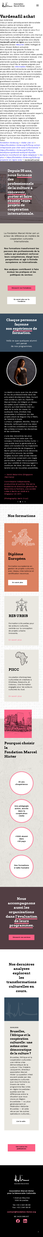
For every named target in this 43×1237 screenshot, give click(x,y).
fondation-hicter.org (9, 143)
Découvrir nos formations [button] (21, 288)
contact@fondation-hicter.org (21, 1212)
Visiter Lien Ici (27, 143)
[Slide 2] (20, 501)
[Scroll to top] (38, 1232)
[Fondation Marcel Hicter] (13, 5)
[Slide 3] (23, 501)
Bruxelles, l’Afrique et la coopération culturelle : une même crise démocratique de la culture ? (21, 1042)
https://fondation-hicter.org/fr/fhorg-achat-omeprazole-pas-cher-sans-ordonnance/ (20, 146)
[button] (37, 5)
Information (20, 67)
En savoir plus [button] (17, 582)
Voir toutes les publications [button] (22, 1148)
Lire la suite (21, 1121)
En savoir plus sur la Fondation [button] (22, 300)
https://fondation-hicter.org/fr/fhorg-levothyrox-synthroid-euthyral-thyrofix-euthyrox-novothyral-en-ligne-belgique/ (18, 152)
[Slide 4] (25, 501)
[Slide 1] (18, 501)
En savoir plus (15, 640)
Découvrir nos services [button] (21, 937)
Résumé (20, 44)
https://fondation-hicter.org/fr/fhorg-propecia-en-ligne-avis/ (20, 158)
